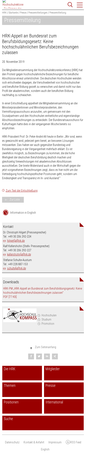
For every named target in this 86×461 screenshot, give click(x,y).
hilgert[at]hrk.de (16, 240)
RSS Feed (75, 442)
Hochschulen (49, 315)
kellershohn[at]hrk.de (19, 254)
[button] (80, 5)
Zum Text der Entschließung (22, 190)
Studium (46, 319)
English (45, 449)
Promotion (48, 323)
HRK (4, 12)
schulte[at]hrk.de (16, 268)
